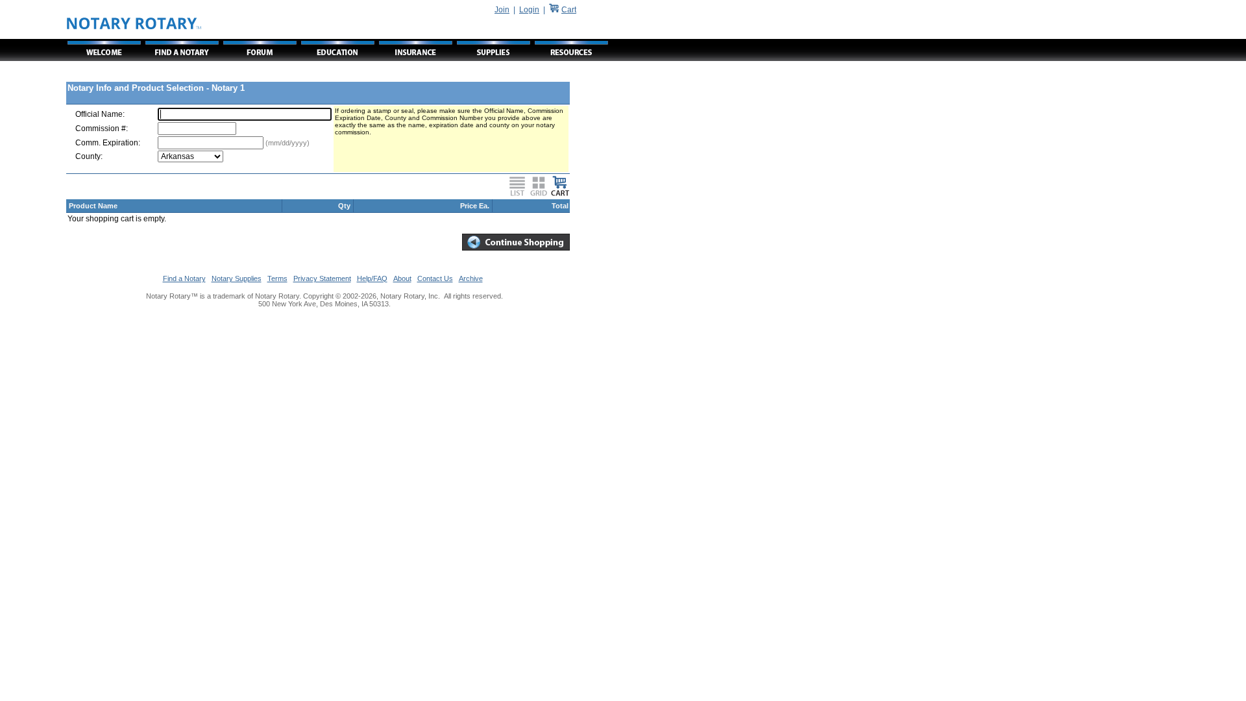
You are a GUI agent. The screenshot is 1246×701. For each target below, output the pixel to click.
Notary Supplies (237, 278)
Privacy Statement (322, 278)
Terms (277, 278)
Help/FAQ (372, 278)
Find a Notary (184, 278)
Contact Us (435, 278)
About (402, 278)
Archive (471, 278)
